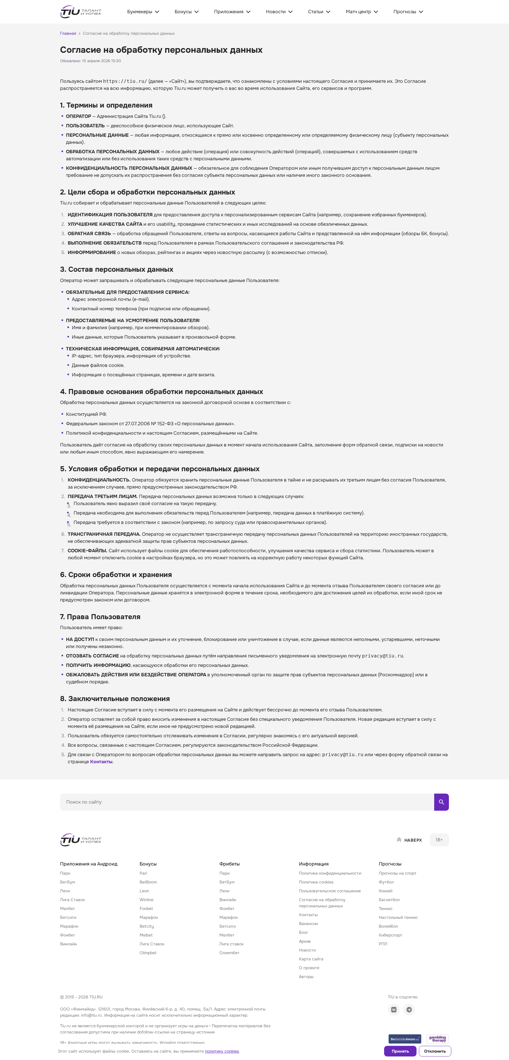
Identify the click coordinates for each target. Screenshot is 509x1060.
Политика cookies (316, 882)
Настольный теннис (398, 917)
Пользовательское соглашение (330, 891)
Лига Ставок (72, 899)
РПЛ (383, 944)
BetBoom (148, 882)
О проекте (309, 967)
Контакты (101, 762)
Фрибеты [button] (229, 864)
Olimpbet (148, 952)
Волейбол (388, 926)
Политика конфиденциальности (330, 873)
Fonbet (146, 908)
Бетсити (68, 917)
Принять (400, 1051)
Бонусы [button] (148, 864)
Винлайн (68, 944)
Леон (65, 891)
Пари (65, 873)
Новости (307, 950)
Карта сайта (311, 959)
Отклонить (435, 1051)
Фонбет (67, 935)
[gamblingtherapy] (438, 1039)
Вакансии (308, 923)
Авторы (306, 976)
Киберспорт (390, 935)
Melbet (146, 935)
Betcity (147, 926)
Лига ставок (231, 944)
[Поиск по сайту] (441, 802)
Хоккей (385, 891)
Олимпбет (229, 952)
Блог (303, 932)
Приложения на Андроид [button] (88, 864)
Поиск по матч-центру (82, 816)
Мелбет (67, 908)
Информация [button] (314, 864)
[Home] (81, 839)
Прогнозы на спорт (398, 873)
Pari (143, 873)
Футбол (386, 882)
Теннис (386, 908)
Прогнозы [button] (390, 864)
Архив (305, 941)
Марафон (69, 926)
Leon (144, 891)
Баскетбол (389, 899)
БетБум (67, 882)
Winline (146, 899)
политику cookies (222, 1051)
